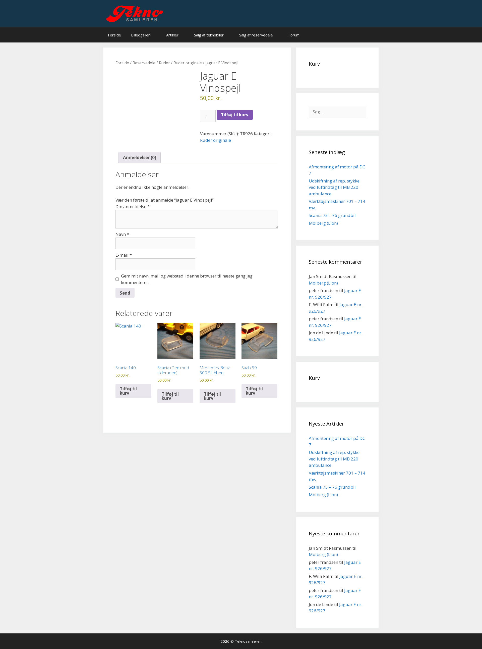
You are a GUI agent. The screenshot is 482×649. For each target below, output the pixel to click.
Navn (122, 234)
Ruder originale (187, 63)
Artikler (172, 34)
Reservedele (144, 63)
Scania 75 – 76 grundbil (332, 215)
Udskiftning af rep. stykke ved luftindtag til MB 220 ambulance (334, 187)
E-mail (123, 255)
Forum (293, 34)
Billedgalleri (141, 34)
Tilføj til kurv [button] (128, 391)
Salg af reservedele (256, 34)
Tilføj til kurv (235, 115)
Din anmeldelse (132, 206)
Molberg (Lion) (323, 223)
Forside (114, 34)
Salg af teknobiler (209, 34)
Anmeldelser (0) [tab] (139, 157)
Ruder (164, 63)
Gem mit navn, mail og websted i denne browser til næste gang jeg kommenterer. (187, 279)
